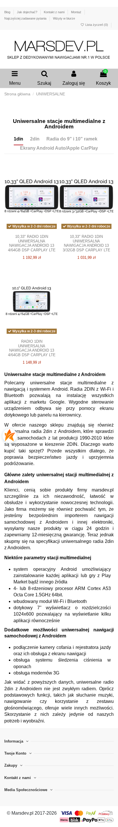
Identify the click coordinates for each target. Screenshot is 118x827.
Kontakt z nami (54, 12)
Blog (7, 12)
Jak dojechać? (27, 12)
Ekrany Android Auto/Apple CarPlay (59, 148)
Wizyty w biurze (64, 18)
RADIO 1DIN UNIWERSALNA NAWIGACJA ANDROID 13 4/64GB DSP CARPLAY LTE (32, 348)
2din (35, 138)
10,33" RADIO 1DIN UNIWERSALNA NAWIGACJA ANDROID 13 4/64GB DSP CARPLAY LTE (32, 243)
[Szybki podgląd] (31, 233)
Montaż (76, 12)
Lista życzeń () (96, 24)
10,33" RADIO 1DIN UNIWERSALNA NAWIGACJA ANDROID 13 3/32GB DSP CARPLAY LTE (86, 243)
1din (18, 138)
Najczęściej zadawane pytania (25, 18)
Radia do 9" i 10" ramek (71, 138)
